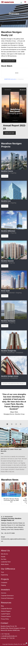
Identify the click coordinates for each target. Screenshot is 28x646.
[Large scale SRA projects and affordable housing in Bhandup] (16, 424)
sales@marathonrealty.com (9, 636)
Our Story (3, 559)
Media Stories (5, 564)
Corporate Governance (7, 595)
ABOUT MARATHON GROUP (8, 60)
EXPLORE (4, 176)
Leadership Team (6, 561)
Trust (2, 572)
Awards (3, 556)
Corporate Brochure (6, 608)
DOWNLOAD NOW (9, 133)
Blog (2, 606)
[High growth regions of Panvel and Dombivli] (12, 424)
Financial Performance (7, 598)
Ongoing (3, 585)
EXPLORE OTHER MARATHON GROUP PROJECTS (13, 383)
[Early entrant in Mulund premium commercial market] (20, 424)
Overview (3, 593)
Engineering (4, 574)
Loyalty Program (5, 614)
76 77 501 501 (6, 634)
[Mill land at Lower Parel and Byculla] (7, 424)
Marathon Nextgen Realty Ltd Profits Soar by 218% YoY (11, 500)
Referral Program (5, 611)
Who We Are (4, 554)
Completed (4, 582)
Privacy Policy (5, 619)
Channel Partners (6, 616)
